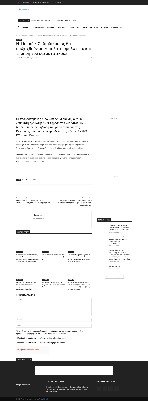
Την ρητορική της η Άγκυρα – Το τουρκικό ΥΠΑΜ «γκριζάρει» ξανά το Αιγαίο (53, 285)
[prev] (125, 20)
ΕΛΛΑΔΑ (24, 35)
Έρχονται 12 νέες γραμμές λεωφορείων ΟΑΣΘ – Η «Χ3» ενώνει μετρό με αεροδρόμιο (119, 227)
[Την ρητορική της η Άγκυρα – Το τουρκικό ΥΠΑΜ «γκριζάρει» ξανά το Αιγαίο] (54, 272)
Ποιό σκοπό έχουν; (115, 266)
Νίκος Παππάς (26, 180)
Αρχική (18, 35)
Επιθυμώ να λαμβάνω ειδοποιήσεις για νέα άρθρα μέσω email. (42, 343)
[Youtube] (130, 2)
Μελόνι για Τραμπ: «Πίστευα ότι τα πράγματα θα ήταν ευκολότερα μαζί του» (53, 257)
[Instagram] (121, 2)
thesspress (24, 58)
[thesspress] (35, 12)
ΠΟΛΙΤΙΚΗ (31, 35)
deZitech (45, 399)
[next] (128, 20)
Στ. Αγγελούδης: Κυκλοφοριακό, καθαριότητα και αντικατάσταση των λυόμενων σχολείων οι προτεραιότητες (74, 203)
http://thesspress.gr (38, 218)
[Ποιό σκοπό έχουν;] (102, 269)
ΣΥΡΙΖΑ (35, 180)
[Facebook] (117, 2)
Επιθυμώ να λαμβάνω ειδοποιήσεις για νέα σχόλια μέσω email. (42, 338)
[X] (126, 2)
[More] (67, 61)
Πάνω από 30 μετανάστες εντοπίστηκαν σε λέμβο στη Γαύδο (53, 20)
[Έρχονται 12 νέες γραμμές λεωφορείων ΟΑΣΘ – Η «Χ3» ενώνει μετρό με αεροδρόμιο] (102, 228)
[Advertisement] (114, 54)
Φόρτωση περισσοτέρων (113, 277)
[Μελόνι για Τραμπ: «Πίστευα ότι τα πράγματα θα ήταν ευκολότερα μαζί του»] (54, 244)
